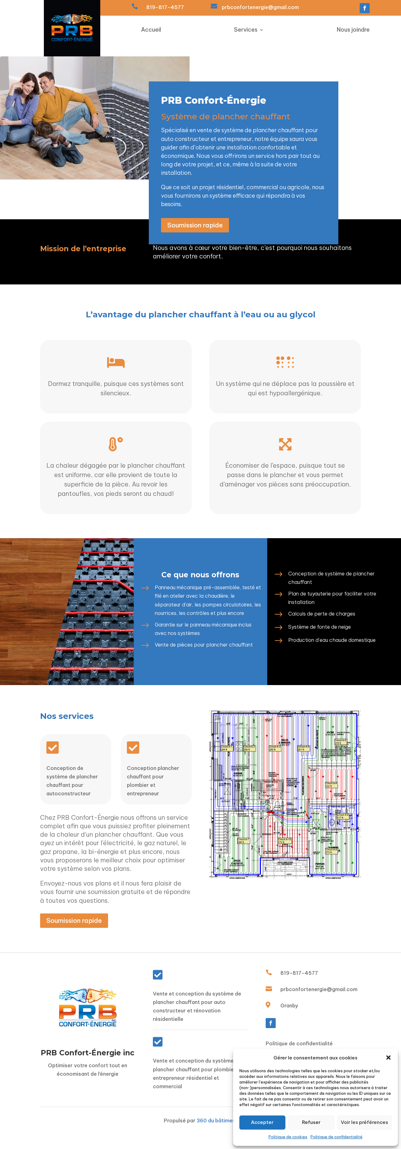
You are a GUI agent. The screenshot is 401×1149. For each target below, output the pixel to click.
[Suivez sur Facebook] (365, 8)
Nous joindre (353, 30)
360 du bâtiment (217, 1120)
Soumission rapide (195, 225)
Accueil (151, 30)
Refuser (311, 1122)
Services (246, 30)
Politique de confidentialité (336, 1137)
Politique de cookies (287, 1137)
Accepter (262, 1122)
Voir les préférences (364, 1122)
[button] (388, 1057)
